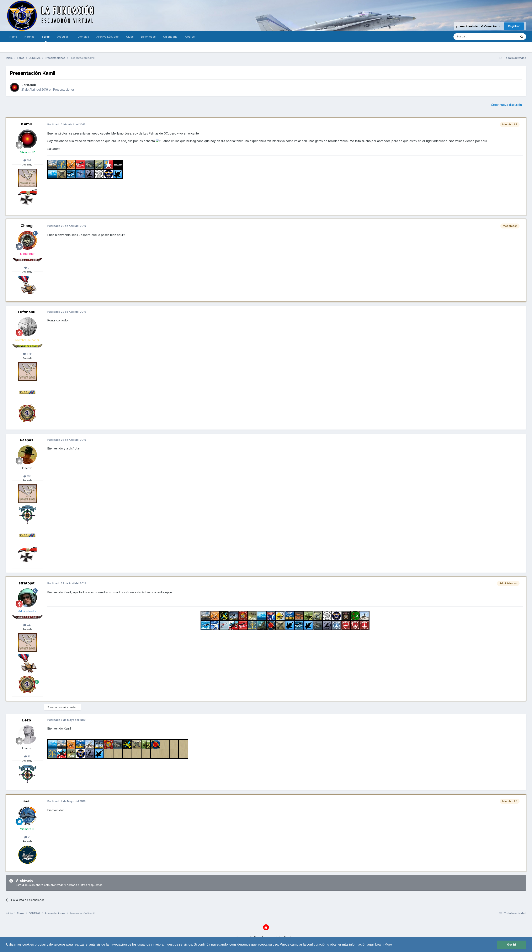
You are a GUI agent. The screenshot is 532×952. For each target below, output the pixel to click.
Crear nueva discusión (506, 104)
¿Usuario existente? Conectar (477, 26)
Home (13, 36)
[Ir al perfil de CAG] (27, 815)
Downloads (148, 36)
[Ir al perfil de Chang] (27, 240)
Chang (27, 225)
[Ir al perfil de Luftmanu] (27, 326)
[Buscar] (521, 36)
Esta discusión (502, 36)
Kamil (31, 85)
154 (28, 476)
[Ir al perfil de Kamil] (14, 87)
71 (29, 267)
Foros (46, 36)
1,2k (29, 354)
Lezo (26, 720)
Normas (29, 36)
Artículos (63, 36)
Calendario (170, 36)
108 (28, 160)
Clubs (130, 36)
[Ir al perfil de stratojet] (27, 597)
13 (29, 756)
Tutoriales (82, 36)
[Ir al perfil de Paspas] (27, 454)
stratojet (26, 583)
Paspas (26, 440)
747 (29, 625)
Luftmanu (26, 312)
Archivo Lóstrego (107, 36)
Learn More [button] (383, 944)
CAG (26, 801)
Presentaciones (64, 89)
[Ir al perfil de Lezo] (27, 734)
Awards (190, 36)
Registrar (514, 26)
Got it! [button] (511, 944)
